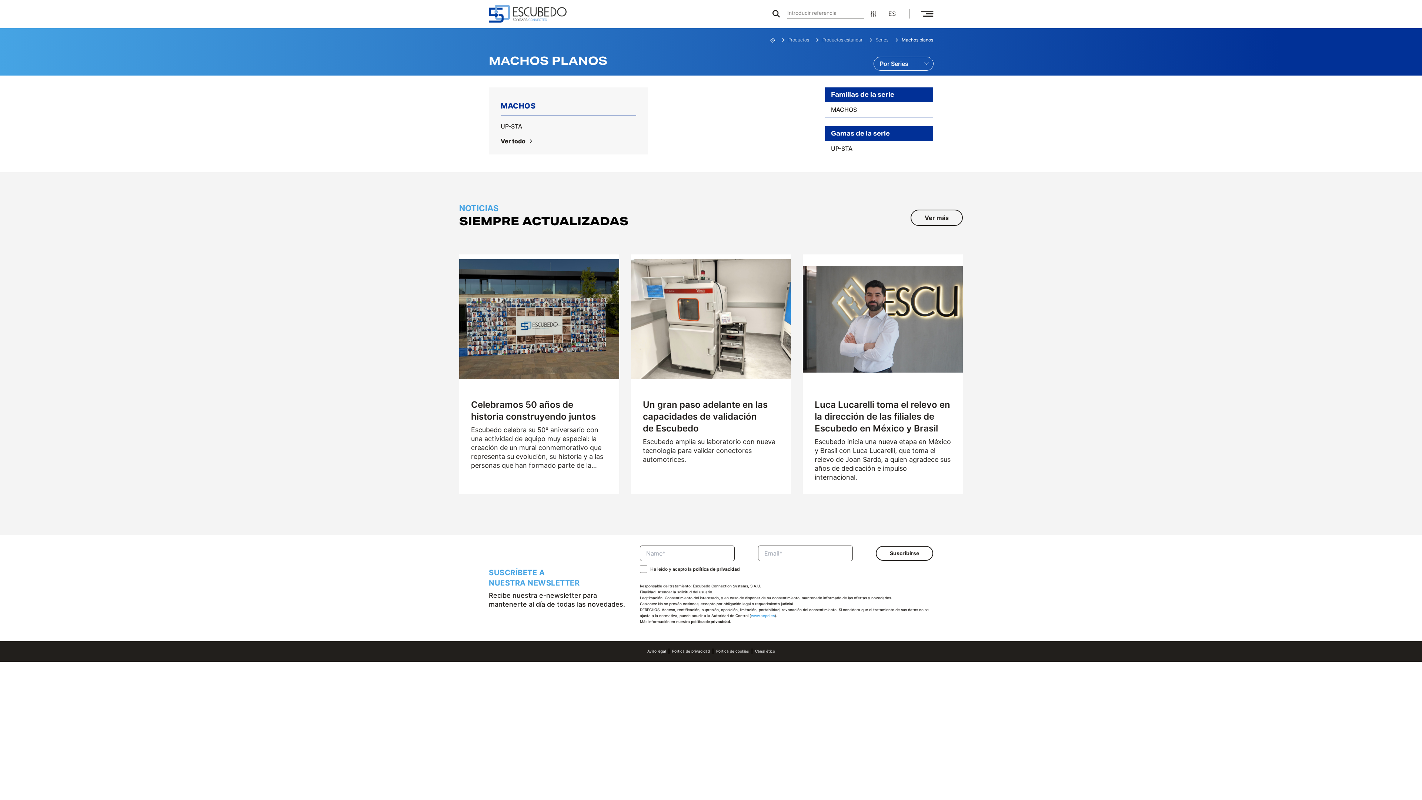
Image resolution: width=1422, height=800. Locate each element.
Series (882, 40)
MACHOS (844, 109)
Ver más (937, 217)
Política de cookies (732, 651)
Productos (798, 40)
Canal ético (765, 651)
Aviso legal (656, 651)
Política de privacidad (691, 651)
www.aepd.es (763, 616)
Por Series (894, 63)
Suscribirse (904, 553)
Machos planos (917, 40)
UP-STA (511, 126)
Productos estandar (842, 40)
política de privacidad (716, 569)
